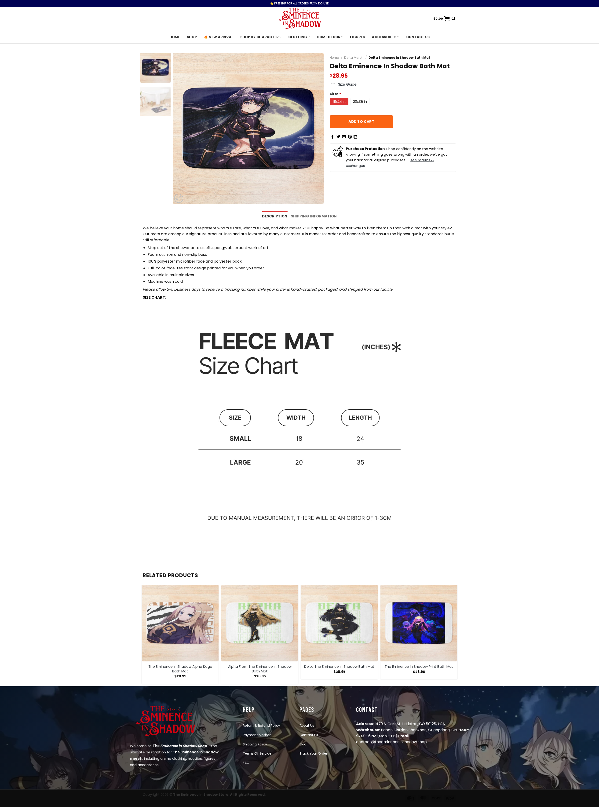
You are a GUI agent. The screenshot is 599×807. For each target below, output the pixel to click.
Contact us (418, 37)
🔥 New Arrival (218, 37)
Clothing (297, 37)
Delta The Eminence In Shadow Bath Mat (339, 666)
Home (174, 37)
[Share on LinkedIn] (355, 137)
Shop (192, 37)
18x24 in (339, 101)
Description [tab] (274, 216)
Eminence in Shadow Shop (183, 745)
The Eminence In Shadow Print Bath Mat (419, 666)
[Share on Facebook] (332, 137)
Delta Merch (353, 57)
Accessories (384, 37)
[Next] (314, 128)
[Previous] (181, 128)
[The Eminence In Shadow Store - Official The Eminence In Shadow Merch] (299, 18)
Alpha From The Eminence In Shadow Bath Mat (260, 668)
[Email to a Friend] (344, 137)
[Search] (453, 18)
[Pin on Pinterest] (350, 137)
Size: (335, 94)
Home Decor (329, 37)
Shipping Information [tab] (314, 216)
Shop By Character (259, 37)
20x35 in (360, 101)
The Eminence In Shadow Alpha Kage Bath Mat (180, 668)
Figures (357, 37)
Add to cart (361, 121)
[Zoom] (178, 198)
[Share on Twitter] (338, 137)
